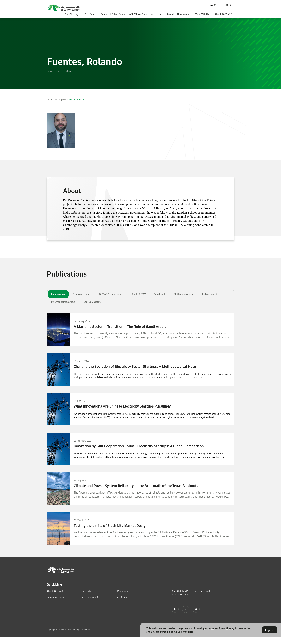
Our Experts (91, 14)
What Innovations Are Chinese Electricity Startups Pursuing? (122, 406)
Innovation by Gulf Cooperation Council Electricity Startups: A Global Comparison (139, 446)
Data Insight (160, 294)
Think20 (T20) (139, 294)
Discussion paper (82, 294)
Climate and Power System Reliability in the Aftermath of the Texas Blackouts (136, 485)
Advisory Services (56, 597)
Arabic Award (166, 14)
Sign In (228, 5)
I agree (269, 630)
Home (49, 99)
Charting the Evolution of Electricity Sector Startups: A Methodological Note (135, 366)
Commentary (58, 294)
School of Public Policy (113, 14)
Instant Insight (209, 294)
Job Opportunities (91, 597)
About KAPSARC (55, 591)
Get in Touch (123, 597)
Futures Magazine (92, 302)
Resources (122, 591)
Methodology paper (184, 294)
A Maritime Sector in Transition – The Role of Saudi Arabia (120, 326)
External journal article (63, 302)
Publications (88, 591)
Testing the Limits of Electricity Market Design (111, 525)
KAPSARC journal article (111, 294)
